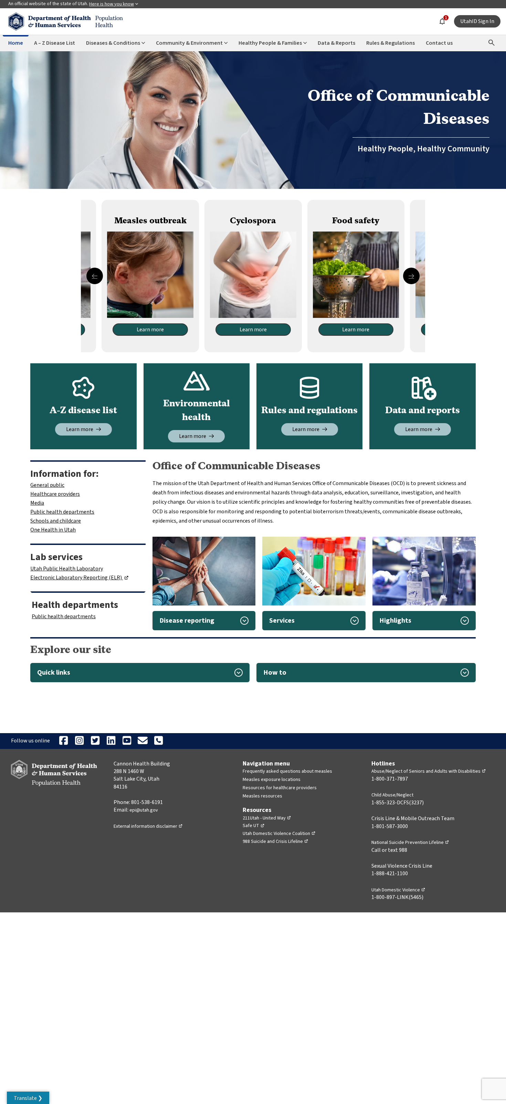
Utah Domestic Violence (398, 890)
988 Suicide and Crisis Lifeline (275, 841)
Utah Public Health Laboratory (66, 568)
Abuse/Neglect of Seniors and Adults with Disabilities (428, 771)
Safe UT (254, 825)
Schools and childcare (55, 521)
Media (37, 503)
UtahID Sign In (477, 21)
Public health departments (62, 512)
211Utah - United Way (267, 818)
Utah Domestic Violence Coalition (279, 833)
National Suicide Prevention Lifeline (410, 842)
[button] (204, 620)
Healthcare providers (55, 494)
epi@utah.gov (143, 810)
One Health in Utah (53, 530)
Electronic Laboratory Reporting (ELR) (79, 577)
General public (47, 485)
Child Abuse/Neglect (392, 795)
